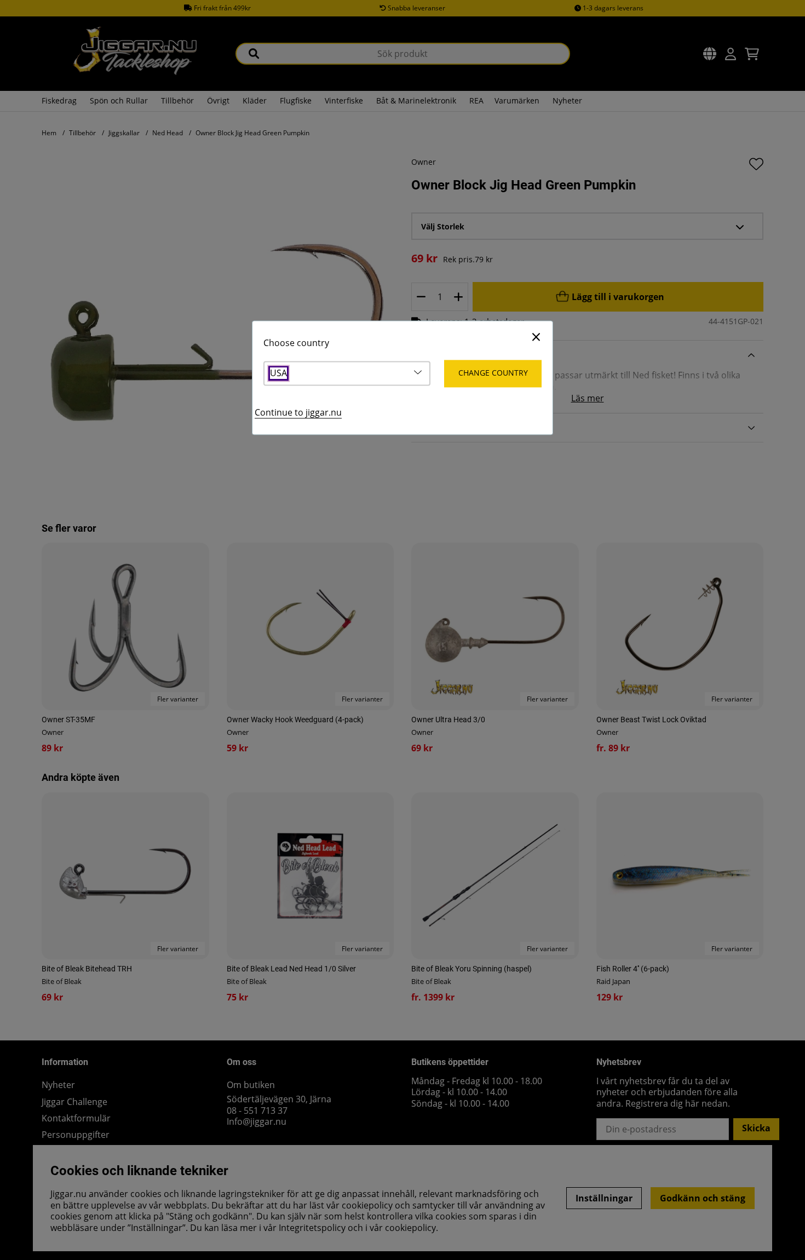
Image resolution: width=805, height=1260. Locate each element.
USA (278, 373)
